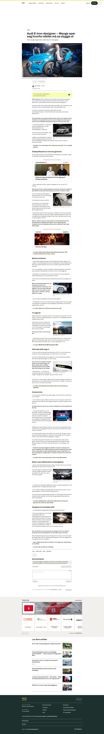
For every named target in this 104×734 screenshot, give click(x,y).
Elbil (28, 29)
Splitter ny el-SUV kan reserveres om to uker (50, 308)
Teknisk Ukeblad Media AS (32, 729)
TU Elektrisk (50, 547)
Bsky (43, 712)
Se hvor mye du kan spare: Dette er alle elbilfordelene (52, 457)
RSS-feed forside (46, 705)
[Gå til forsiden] (23, 3)
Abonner (94, 3)
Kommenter (42, 81)
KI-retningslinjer (67, 712)
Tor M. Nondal (25, 711)
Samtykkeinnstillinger (68, 707)
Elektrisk (49, 551)
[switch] (69, 94)
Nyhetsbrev (66, 705)
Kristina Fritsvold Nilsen (28, 706)
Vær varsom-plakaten (41, 716)
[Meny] (100, 3)
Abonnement (25, 720)
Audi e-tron (38, 551)
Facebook (44, 707)
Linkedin (44, 710)
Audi (33, 551)
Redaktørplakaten (52, 716)
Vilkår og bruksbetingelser (69, 710)
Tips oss (79, 699)
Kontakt (24, 724)
